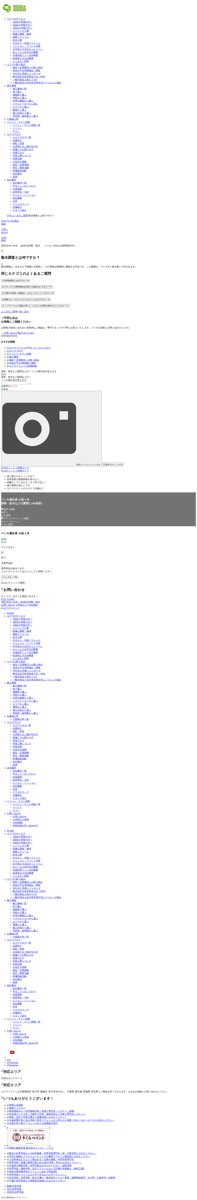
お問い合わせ (10, 333)
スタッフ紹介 (20, 210)
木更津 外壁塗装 (15, 1192)
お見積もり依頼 (21, 819)
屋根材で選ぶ (20, 95)
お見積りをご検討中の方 (25, 146)
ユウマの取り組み (16, 64)
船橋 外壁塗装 (14, 1186)
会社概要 (17, 198)
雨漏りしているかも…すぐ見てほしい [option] (26, 482)
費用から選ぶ (20, 110)
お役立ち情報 (20, 161)
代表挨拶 (17, 189)
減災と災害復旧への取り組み (28, 67)
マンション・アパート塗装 (26, 46)
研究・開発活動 (21, 167)
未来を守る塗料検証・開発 (26, 70)
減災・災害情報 (21, 164)
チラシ (16, 131)
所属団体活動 (20, 171)
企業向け (17, 140)
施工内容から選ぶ (22, 113)
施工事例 (11, 85)
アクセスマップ (21, 204)
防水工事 (17, 40)
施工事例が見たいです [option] (18, 485)
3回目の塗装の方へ (22, 28)
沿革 (15, 201)
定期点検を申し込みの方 (25, 825)
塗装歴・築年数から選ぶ (25, 116)
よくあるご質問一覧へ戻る (15, 311)
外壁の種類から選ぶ (23, 101)
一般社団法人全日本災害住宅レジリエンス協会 (37, 82)
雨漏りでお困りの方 (23, 149)
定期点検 (17, 158)
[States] (29, 383)
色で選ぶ (17, 92)
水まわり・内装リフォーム (26, 43)
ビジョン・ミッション (24, 195)
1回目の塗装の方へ (22, 22)
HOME (10, 613)
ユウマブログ (14, 134)
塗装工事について (22, 155)
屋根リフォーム (21, 37)
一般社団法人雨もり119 (25, 79)
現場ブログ (18, 152)
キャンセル (7, 577)
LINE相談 (18, 822)
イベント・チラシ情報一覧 (26, 125)
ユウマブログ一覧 (22, 137)
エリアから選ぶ (21, 107)
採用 (15, 177)
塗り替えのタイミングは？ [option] (21, 476)
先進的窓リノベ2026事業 (25, 55)
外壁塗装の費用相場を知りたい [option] (23, 479)
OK (16, 577)
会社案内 (17, 174)
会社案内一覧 (20, 183)
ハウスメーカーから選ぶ (25, 104)
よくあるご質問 (21, 61)
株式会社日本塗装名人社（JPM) (29, 76)
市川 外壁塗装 (14, 1189)
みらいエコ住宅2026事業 (25, 52)
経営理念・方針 (21, 192)
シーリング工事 (21, 31)
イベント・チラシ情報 (18, 122)
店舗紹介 (17, 207)
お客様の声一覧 (21, 719)
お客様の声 (12, 119)
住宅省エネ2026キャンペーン (28, 49)
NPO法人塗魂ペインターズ (27, 73)
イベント (17, 128)
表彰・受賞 (18, 143)
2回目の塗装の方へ (22, 25)
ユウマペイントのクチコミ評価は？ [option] (25, 488)
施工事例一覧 (20, 89)
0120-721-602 (27, 333)
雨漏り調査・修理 (22, 34)
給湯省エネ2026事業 (23, 58)
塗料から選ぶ (20, 98)
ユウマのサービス (16, 19)
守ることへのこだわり (24, 186)
